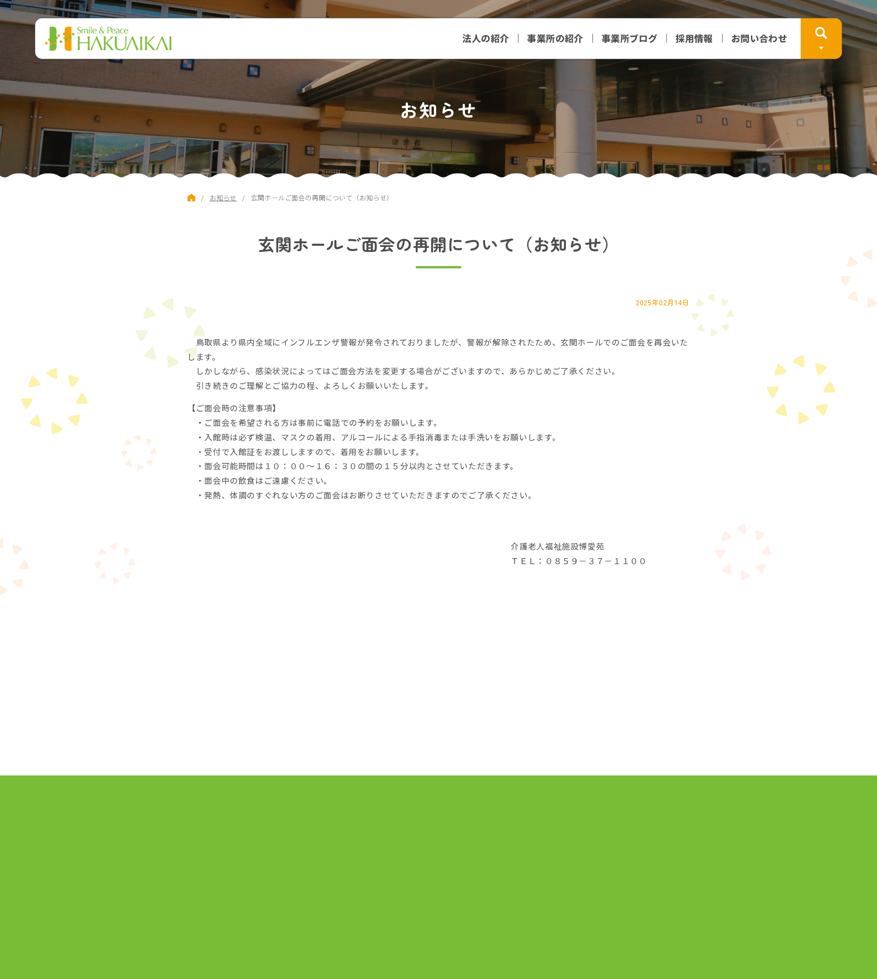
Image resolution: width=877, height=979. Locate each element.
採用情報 (694, 38)
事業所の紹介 (555, 38)
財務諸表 (438, 822)
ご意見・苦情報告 (379, 822)
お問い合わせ (759, 38)
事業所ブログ (629, 38)
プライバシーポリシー (550, 822)
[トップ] (191, 198)
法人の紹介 (485, 38)
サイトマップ (311, 822)
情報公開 (483, 822)
